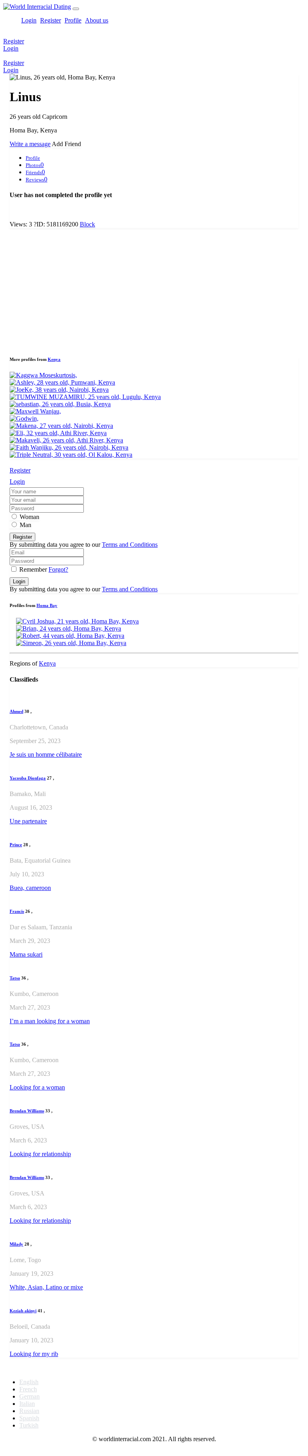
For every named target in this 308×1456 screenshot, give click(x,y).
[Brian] (68, 628)
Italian (27, 1403)
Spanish (29, 1418)
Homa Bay (46, 605)
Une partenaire (28, 821)
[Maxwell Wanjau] (35, 411)
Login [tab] (17, 481)
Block (87, 224)
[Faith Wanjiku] (69, 447)
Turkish (28, 1425)
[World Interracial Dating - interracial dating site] (37, 6)
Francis (17, 911)
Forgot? (58, 569)
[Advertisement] (154, 290)
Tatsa (15, 977)
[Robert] (70, 635)
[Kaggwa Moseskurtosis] (43, 375)
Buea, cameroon (30, 887)
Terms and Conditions (130, 544)
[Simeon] (71, 642)
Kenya (54, 359)
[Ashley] (62, 382)
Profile (73, 20)
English (28, 1382)
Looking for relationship (40, 1154)
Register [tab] (20, 470)
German (29, 1396)
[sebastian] (60, 404)
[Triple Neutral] (71, 454)
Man (24, 524)
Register (50, 20)
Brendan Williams (27, 1110)
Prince (16, 844)
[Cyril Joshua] (77, 621)
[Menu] (76, 9)
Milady (16, 1244)
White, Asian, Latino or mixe (46, 1287)
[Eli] (58, 433)
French (28, 1389)
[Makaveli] (66, 440)
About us (96, 20)
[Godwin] (24, 418)
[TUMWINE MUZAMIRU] (85, 396)
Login (28, 20)
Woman (28, 516)
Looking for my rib (34, 1353)
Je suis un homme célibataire (46, 754)
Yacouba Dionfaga (28, 778)
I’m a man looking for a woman (50, 1021)
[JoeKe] (59, 389)
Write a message (30, 144)
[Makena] (61, 425)
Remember (33, 569)
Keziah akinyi (23, 1310)
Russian (29, 1410)
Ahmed (16, 711)
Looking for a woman (37, 1087)
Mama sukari (26, 954)
